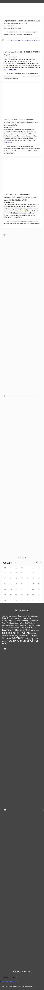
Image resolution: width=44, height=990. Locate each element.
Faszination (25, 146)
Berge (15, 146)
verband (20, 150)
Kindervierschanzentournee (10, 625)
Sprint (18, 223)
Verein (11, 640)
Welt (28, 150)
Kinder (18, 148)
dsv (21, 146)
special (10, 78)
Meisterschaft (10, 75)
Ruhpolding (32, 633)
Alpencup (8, 616)
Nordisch (31, 148)
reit (4, 223)
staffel (21, 223)
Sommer (6, 78)
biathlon (6, 618)
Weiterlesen (13, 69)
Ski (4, 150)
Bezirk (23, 73)
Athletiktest (14, 616)
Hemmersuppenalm (8, 148)
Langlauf (22, 148)
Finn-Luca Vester (13, 623)
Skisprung (7, 638)
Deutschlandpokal (20, 621)
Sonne (14, 223)
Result (21, 34)
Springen (31, 638)
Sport (16, 150)
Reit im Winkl (16, 34)
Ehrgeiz (31, 32)
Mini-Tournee (26, 627)
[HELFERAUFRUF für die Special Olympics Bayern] (22, 44)
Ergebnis (35, 32)
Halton (21, 623)
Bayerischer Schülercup (28, 616)
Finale (4, 623)
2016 (3, 616)
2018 (8, 221)
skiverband (8, 150)
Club (15, 32)
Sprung (36, 638)
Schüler (11, 635)
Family (5, 34)
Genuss (31, 146)
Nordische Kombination (16, 630)
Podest (33, 630)
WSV (4, 643)
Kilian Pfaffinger (29, 623)
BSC (13, 618)
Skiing (23, 635)
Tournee (4, 641)
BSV (19, 146)
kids (8, 34)
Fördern (27, 73)
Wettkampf (29, 34)
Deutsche (24, 221)
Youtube (12, 153)
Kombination (22, 625)
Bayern (19, 73)
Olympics (23, 75)
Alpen (12, 146)
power (11, 34)
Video (24, 150)
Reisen (31, 75)
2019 (8, 32)
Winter (36, 150)
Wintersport (6, 153)
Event (35, 621)
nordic (26, 148)
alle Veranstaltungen (10, 981)
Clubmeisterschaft (21, 32)
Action (11, 32)
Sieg (16, 635)
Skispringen (31, 635)
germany (32, 73)
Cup (27, 32)
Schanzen (5, 635)
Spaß (13, 150)
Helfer (5, 75)
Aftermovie (16, 221)
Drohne (29, 221)
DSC (31, 621)
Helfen (36, 73)
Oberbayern (17, 75)
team (25, 34)
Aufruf (15, 73)
